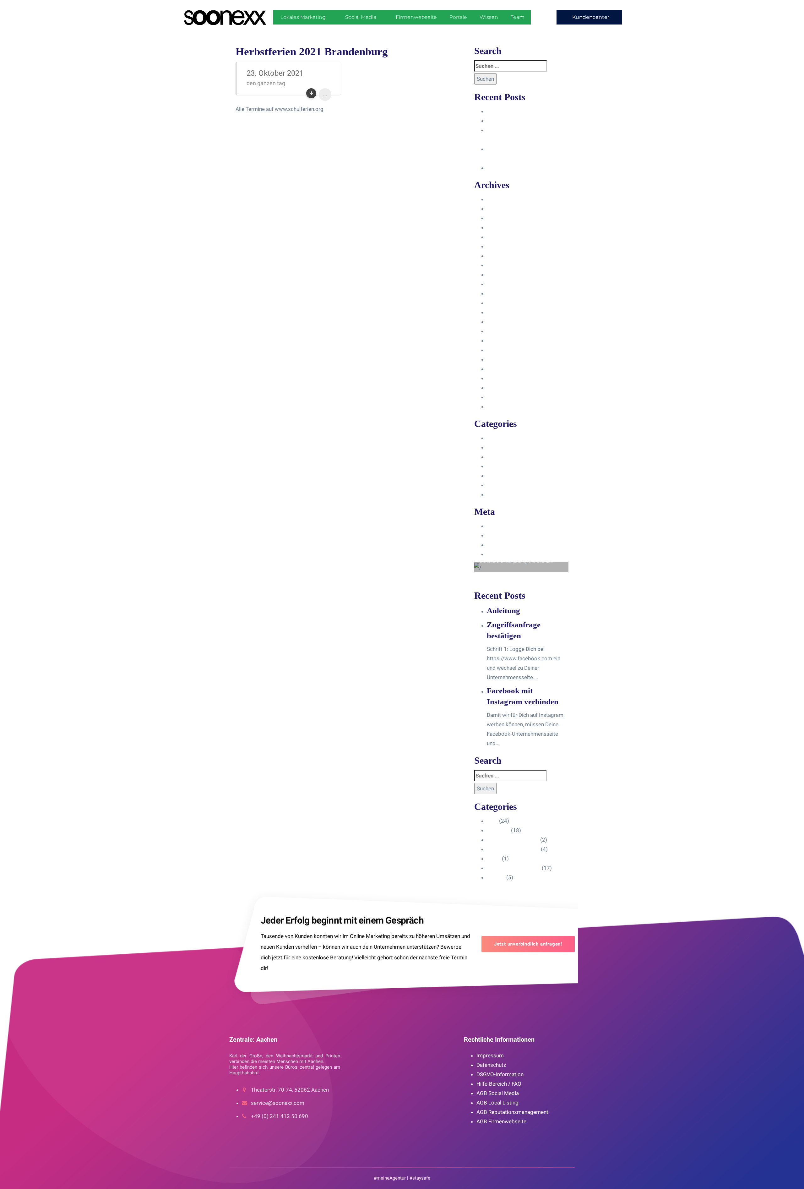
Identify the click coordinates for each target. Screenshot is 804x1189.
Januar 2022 (502, 350)
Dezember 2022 (506, 331)
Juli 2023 (498, 274)
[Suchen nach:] (510, 66)
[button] (589, 17)
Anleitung (498, 111)
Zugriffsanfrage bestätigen (519, 120)
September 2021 (507, 369)
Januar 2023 (502, 322)
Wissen (489, 17)
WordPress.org (505, 554)
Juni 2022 (498, 340)
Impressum (490, 1055)
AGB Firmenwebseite (501, 1121)
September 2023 (507, 256)
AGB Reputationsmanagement (512, 1112)
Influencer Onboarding (513, 466)
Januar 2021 (502, 388)
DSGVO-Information (500, 1074)
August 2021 (502, 378)
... (325, 94)
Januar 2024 (502, 227)
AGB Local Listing (497, 1102)
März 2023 (500, 303)
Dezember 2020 (506, 397)
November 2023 (506, 237)
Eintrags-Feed (503, 535)
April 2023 (499, 293)
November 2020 (506, 406)
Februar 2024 (503, 218)
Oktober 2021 (503, 359)
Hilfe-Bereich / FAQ (498, 1084)
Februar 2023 (503, 312)
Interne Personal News (514, 485)
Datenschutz (491, 1065)
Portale (458, 17)
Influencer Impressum (513, 457)
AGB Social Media (497, 1093)
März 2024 (500, 208)
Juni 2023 (498, 284)
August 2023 (502, 265)
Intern (494, 475)
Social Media (360, 17)
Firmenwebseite (416, 17)
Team (517, 17)
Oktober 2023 (503, 246)
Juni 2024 (498, 199)
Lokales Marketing (303, 17)
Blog (492, 438)
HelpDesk (498, 447)
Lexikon (496, 494)
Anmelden (499, 526)
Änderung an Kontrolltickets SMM (527, 168)
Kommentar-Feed (507, 545)
